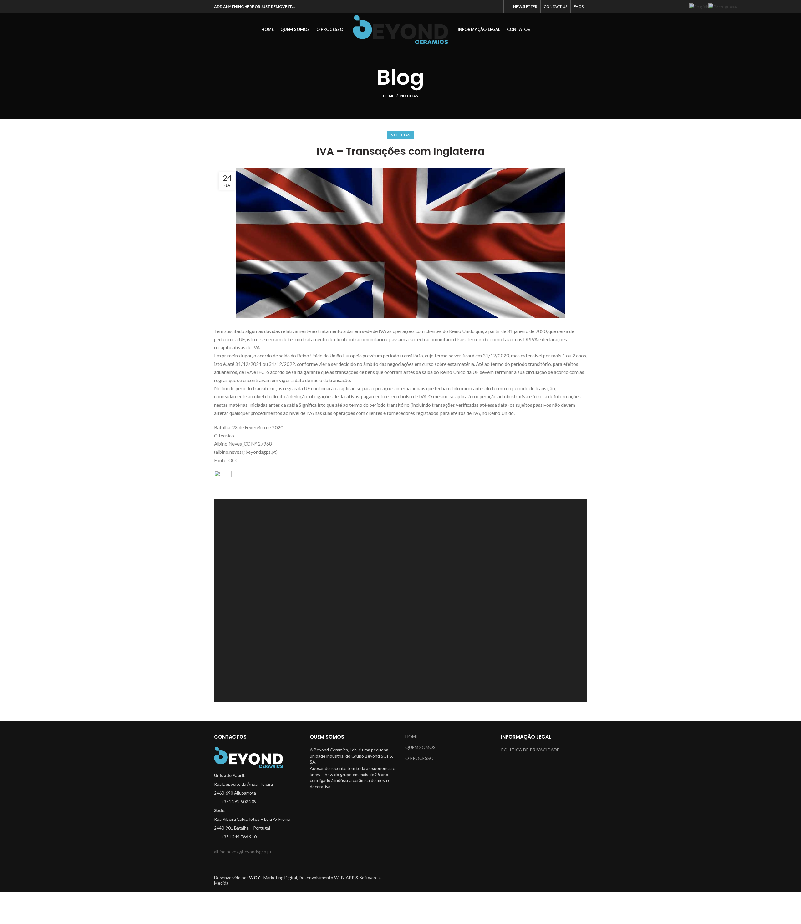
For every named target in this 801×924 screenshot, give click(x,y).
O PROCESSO (419, 758)
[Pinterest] (496, 7)
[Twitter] (473, 7)
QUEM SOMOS (420, 747)
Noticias (409, 96)
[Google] (481, 7)
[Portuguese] (722, 6)
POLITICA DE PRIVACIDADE (530, 749)
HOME (411, 736)
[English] (698, 6)
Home (388, 96)
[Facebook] (465, 7)
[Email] (488, 7)
